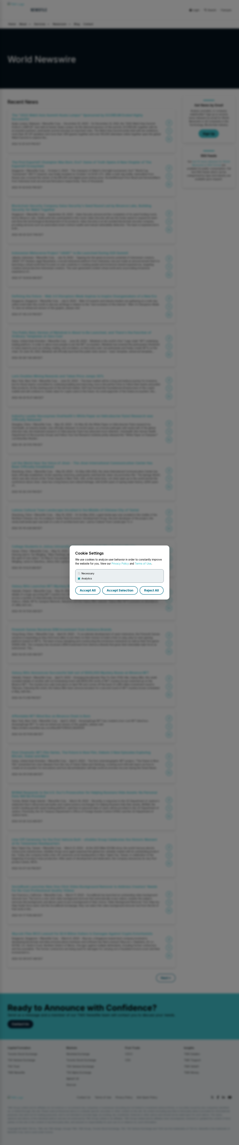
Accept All (88, 590)
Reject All (151, 590)
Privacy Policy (120, 563)
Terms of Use (143, 563)
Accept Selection (120, 590)
